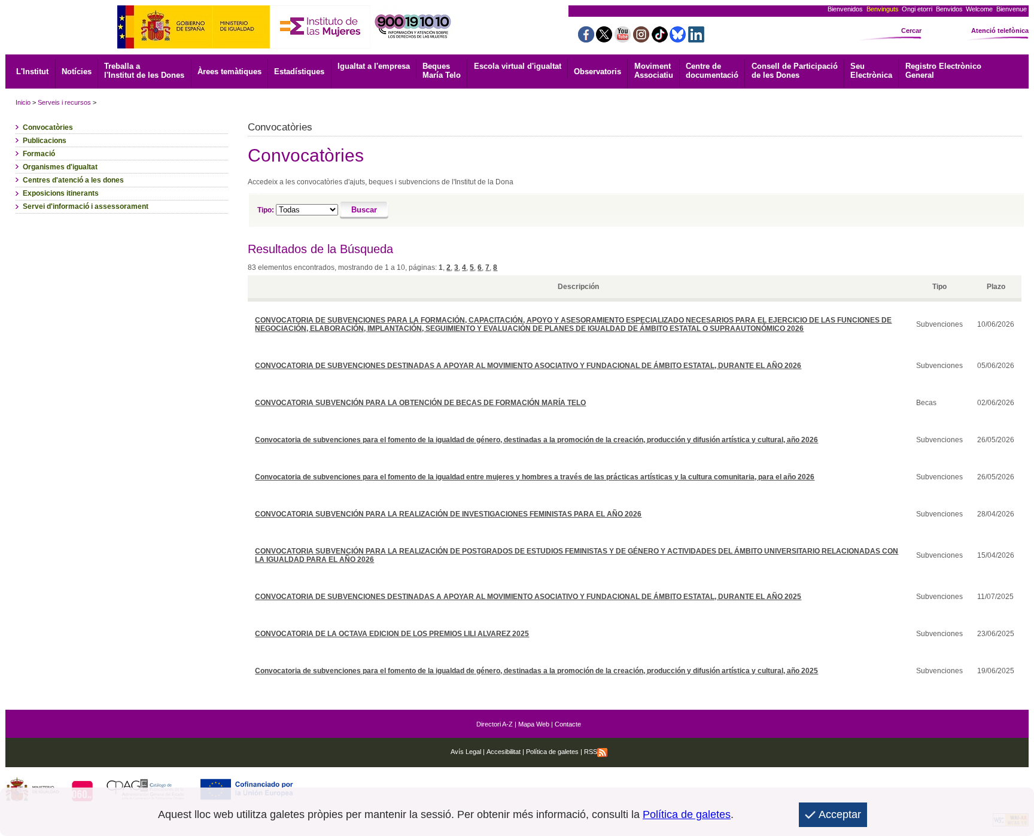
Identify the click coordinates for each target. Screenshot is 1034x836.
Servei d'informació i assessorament (85, 206)
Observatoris (597, 71)
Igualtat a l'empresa (373, 66)
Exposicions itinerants (61, 193)
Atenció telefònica (1000, 30)
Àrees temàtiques (229, 71)
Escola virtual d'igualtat (517, 66)
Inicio (23, 102)
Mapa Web (533, 724)
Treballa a (144, 71)
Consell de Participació (795, 71)
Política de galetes (551, 751)
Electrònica (871, 71)
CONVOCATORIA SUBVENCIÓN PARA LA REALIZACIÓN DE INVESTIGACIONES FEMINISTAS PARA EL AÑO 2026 (448, 514)
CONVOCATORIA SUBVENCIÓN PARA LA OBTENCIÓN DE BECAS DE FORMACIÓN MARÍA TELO (420, 403)
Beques (441, 71)
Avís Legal (466, 751)
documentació (712, 71)
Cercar (911, 30)
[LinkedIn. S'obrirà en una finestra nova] (696, 39)
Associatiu (653, 71)
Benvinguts (882, 9)
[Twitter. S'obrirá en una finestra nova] (604, 39)
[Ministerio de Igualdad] (193, 45)
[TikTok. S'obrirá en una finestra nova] (660, 39)
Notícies (77, 71)
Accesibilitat (503, 751)
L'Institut (32, 71)
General (943, 71)
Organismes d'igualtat (60, 167)
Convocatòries (48, 127)
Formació (39, 154)
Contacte (568, 724)
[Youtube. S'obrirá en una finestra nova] (623, 39)
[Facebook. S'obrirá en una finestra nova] (586, 39)
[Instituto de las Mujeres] (320, 45)
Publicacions (44, 140)
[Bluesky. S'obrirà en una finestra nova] (678, 39)
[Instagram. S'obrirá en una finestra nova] (641, 39)
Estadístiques (299, 71)
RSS (590, 751)
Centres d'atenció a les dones (73, 180)
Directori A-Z (494, 724)
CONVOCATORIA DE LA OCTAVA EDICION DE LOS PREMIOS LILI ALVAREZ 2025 (392, 634)
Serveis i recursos (64, 102)
